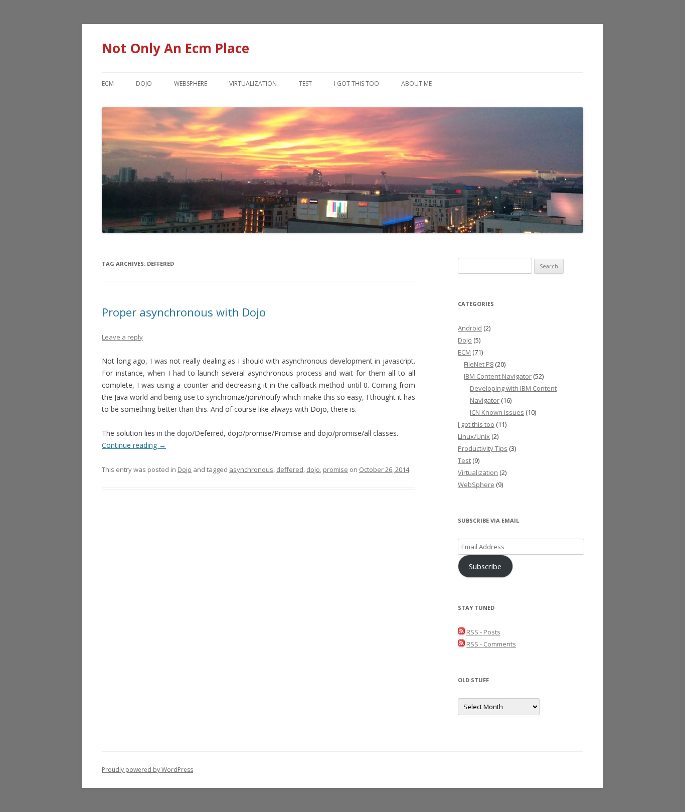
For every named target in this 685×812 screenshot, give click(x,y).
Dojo (144, 83)
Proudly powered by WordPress (147, 769)
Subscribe (485, 566)
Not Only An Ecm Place (175, 48)
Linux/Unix (474, 436)
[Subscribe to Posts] (461, 631)
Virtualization (253, 83)
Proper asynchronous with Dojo (184, 311)
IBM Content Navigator (498, 376)
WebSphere (190, 83)
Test (305, 83)
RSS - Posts (483, 631)
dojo (313, 469)
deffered (289, 469)
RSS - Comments (491, 643)
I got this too (356, 83)
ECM (108, 83)
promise (335, 469)
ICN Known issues (497, 412)
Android (470, 328)
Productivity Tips (482, 448)
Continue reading (134, 445)
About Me (416, 83)
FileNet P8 (478, 364)
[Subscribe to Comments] (461, 643)
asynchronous (251, 469)
